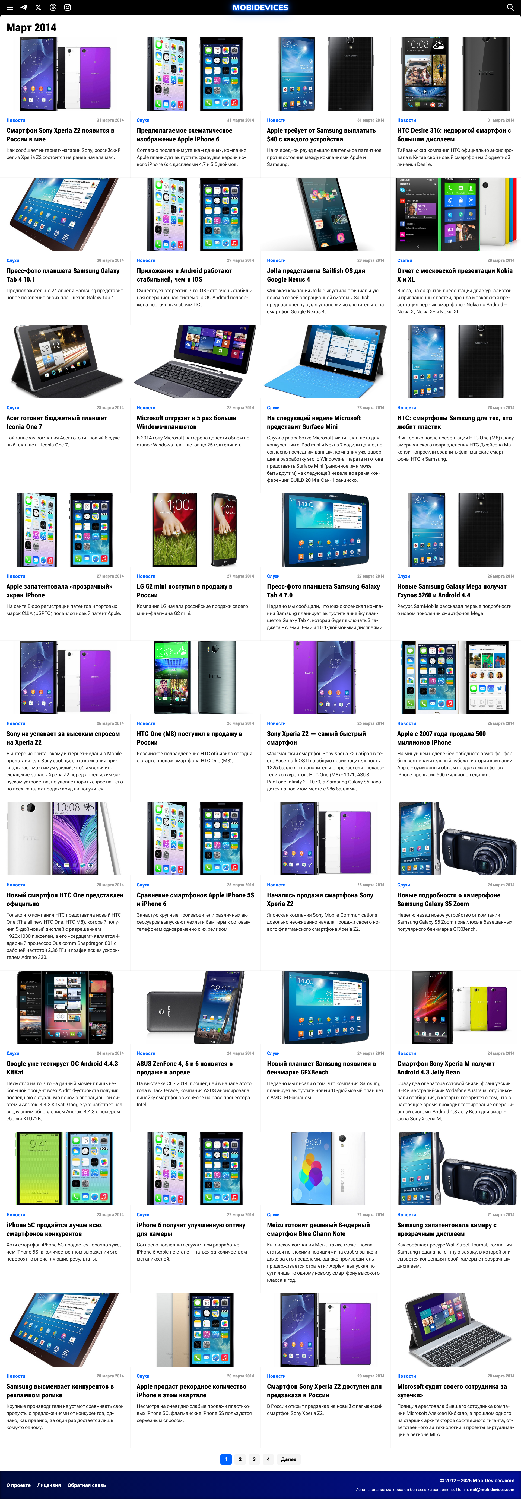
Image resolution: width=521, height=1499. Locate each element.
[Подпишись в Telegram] (23, 7)
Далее (288, 1459)
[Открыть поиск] (510, 7)
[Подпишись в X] (38, 7)
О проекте (19, 1485)
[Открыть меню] (10, 7)
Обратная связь (87, 1485)
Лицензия (49, 1485)
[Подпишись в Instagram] (67, 7)
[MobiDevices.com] (260, 7)
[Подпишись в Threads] (53, 7)
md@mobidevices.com (492, 1489)
